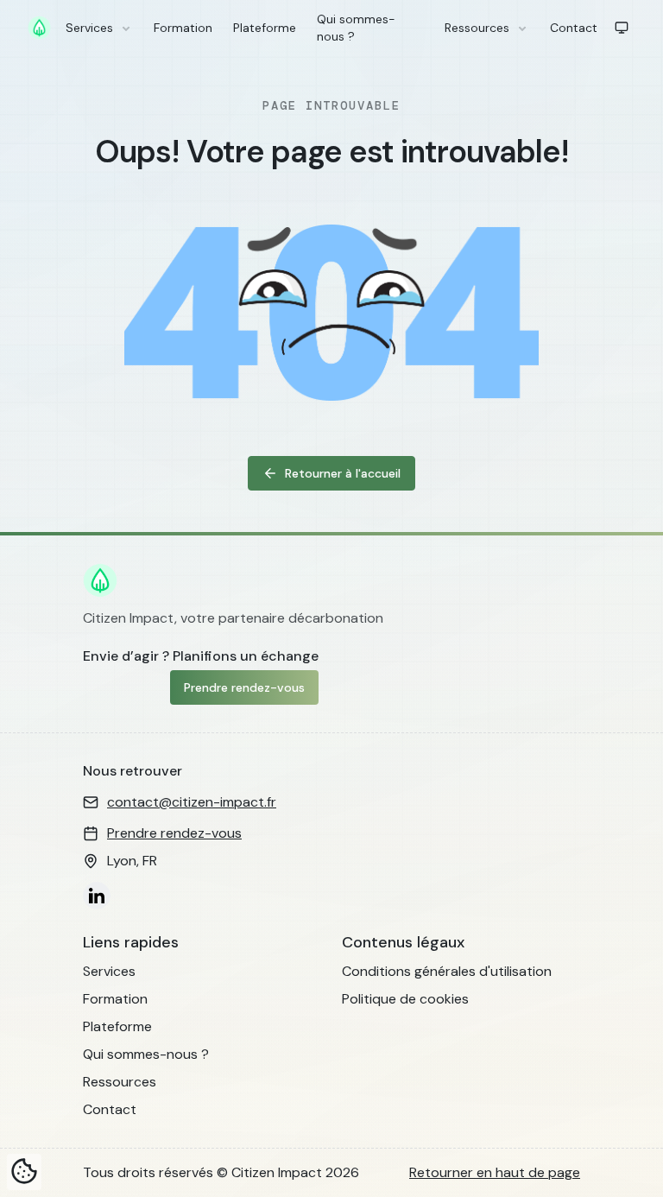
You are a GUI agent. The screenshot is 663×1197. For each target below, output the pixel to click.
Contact (573, 27)
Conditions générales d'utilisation (447, 971)
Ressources (477, 27)
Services (89, 27)
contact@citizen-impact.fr (191, 802)
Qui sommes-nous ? (356, 27)
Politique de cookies (405, 999)
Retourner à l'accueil (343, 473)
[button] (621, 27)
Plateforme (264, 27)
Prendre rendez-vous (244, 687)
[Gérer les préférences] (24, 1172)
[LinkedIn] (96, 895)
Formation (183, 27)
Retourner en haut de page (494, 1172)
